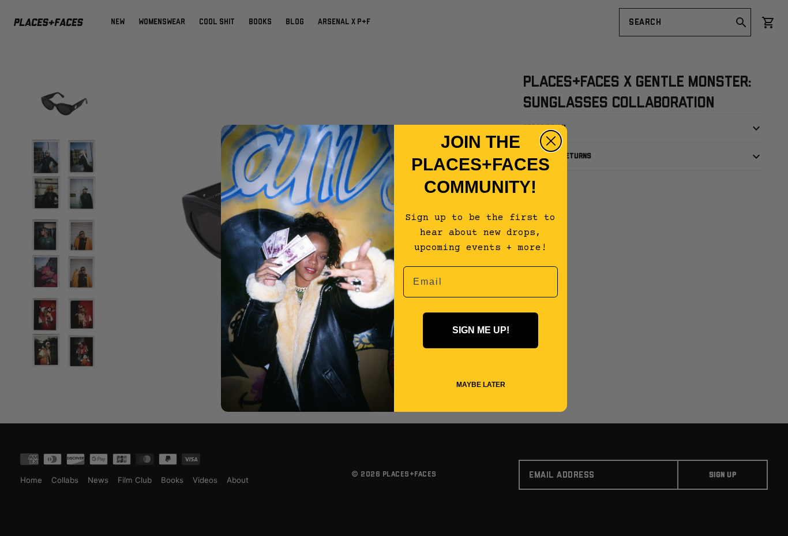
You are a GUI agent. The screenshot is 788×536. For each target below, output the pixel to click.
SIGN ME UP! (480, 330)
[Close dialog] (551, 141)
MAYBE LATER (480, 385)
